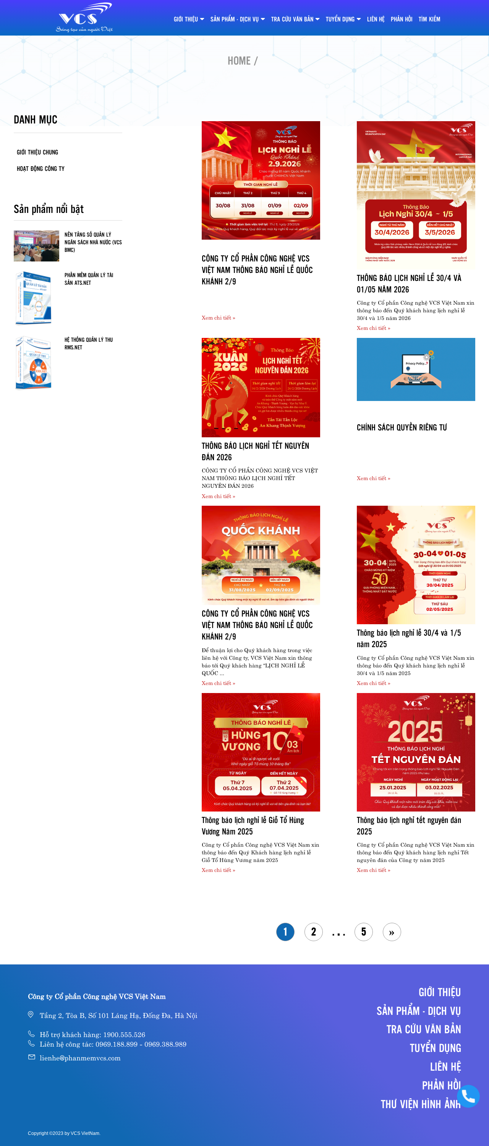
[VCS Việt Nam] (84, 18)
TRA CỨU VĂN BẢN (292, 19)
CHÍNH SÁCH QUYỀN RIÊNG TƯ (402, 427)
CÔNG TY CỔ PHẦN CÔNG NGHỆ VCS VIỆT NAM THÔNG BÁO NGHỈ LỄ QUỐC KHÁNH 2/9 (257, 269)
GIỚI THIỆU (186, 19)
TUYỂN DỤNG (340, 19)
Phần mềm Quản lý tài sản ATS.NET (89, 278)
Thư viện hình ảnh (421, 1103)
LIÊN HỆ (376, 19)
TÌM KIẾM (429, 19)
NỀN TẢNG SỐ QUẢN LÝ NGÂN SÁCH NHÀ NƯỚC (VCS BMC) (93, 241)
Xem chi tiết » (218, 317)
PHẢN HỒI (402, 19)
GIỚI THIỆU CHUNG (37, 152)
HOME (239, 60)
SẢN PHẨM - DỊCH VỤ (234, 19)
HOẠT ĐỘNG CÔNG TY (41, 168)
